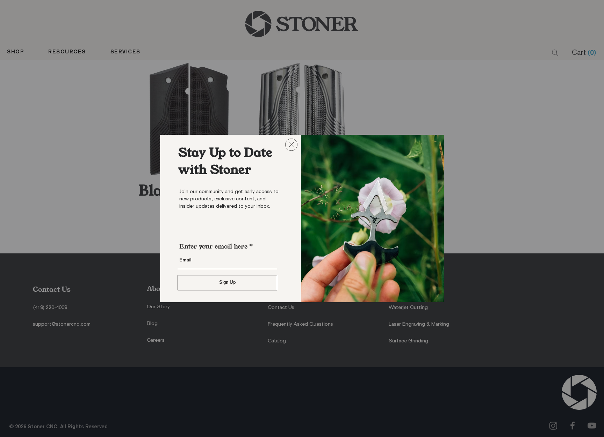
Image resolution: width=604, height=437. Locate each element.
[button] (291, 144)
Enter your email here (213, 246)
